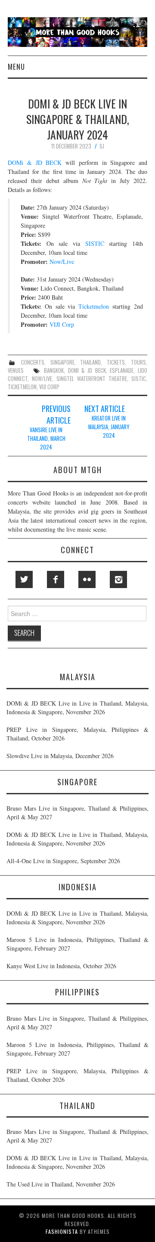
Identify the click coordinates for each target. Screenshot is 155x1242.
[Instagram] (118, 579)
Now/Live (62, 261)
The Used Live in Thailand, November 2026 (60, 1184)
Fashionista (62, 1231)
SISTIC (94, 243)
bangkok (54, 370)
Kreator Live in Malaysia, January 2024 (108, 427)
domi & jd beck (87, 370)
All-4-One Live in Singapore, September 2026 (63, 861)
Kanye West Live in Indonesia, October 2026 (61, 966)
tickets (116, 362)
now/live (42, 379)
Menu (16, 66)
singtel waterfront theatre (91, 379)
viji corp (49, 387)
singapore (62, 362)
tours (138, 362)
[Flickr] (87, 579)
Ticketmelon (93, 306)
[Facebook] (55, 579)
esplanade (121, 370)
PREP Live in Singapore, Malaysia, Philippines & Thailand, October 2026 (77, 733)
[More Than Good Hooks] (77, 31)
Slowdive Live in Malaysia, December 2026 (60, 756)
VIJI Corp (62, 324)
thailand (90, 362)
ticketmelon (22, 387)
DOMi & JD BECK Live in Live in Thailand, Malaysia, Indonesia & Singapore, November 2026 (77, 707)
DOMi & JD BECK (35, 162)
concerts (32, 362)
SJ (101, 146)
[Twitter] (24, 579)
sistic (138, 379)
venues (16, 370)
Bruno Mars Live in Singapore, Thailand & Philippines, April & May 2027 (77, 812)
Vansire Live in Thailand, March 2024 (46, 438)
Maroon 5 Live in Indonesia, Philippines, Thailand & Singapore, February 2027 (77, 943)
